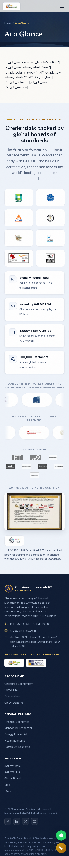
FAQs (7, 791)
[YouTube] (34, 821)
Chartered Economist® (18, 683)
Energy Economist (15, 734)
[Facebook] (7, 821)
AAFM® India (12, 766)
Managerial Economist (18, 728)
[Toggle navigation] (62, 6)
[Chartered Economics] (11, 6)
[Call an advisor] (61, 848)
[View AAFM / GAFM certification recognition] (34, 511)
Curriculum (11, 690)
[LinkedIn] (16, 821)
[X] (25, 821)
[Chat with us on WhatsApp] (61, 835)
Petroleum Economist (17, 747)
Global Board (12, 778)
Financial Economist (16, 721)
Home (7, 23)
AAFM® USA (12, 772)
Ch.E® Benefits (14, 702)
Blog (7, 785)
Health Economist (15, 740)
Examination (12, 696)
